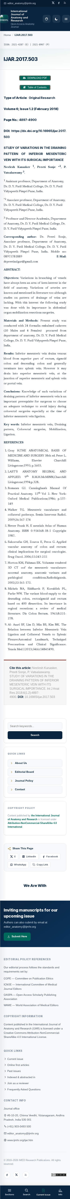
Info (60, 1194)
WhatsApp (20, 864)
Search (35, 735)
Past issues (14, 1070)
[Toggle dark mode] (56, 19)
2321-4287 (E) (20, 44)
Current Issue (43, 1194)
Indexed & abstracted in (21, 1077)
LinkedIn (31, 856)
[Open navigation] (66, 19)
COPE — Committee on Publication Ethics (28, 978)
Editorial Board (24, 772)
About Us (21, 763)
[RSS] (25, 1175)
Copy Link (42, 864)
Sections (9, 1194)
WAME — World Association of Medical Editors (31, 1005)
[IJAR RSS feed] (64, 2)
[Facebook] (7, 1175)
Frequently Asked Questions (24, 1089)
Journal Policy (24, 780)
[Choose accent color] (47, 19)
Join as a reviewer (18, 1083)
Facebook (52, 856)
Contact (20, 789)
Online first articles (18, 1064)
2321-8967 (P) (40, 44)
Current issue (15, 1058)
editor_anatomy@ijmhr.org (21, 3)
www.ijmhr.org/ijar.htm (20, 1140)
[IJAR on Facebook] (58, 2)
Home (7, 35)
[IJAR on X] (53, 2)
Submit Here (19, 936)
